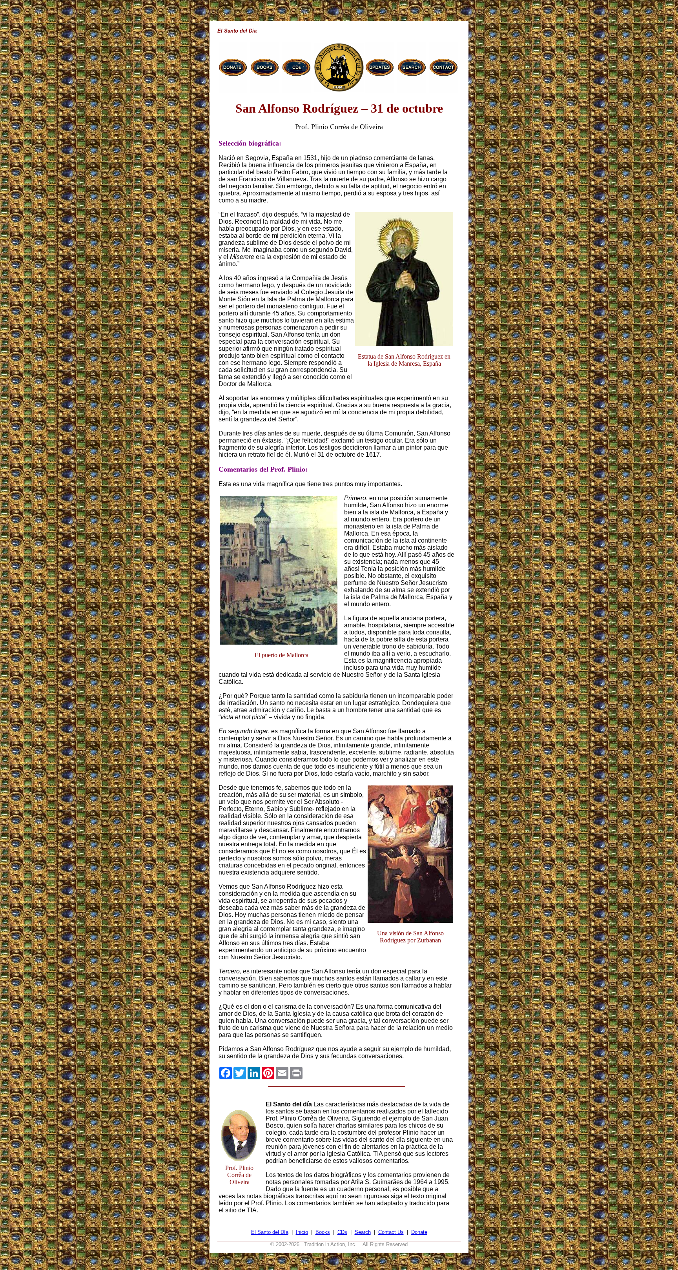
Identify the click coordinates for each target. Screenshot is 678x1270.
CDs (342, 1232)
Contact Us (391, 1232)
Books (322, 1232)
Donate (419, 1232)
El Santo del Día (269, 1232)
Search (363, 1232)
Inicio (302, 1232)
